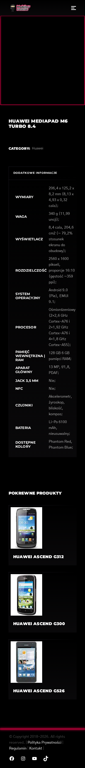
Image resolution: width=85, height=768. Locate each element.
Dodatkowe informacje (35, 172)
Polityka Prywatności (44, 742)
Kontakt (35, 748)
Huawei (37, 148)
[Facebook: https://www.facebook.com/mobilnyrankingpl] (12, 758)
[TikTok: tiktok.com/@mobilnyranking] (46, 758)
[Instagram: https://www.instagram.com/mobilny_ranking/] (23, 758)
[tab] (43, 173)
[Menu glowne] (73, 8)
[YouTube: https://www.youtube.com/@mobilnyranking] (34, 758)
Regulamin (18, 748)
